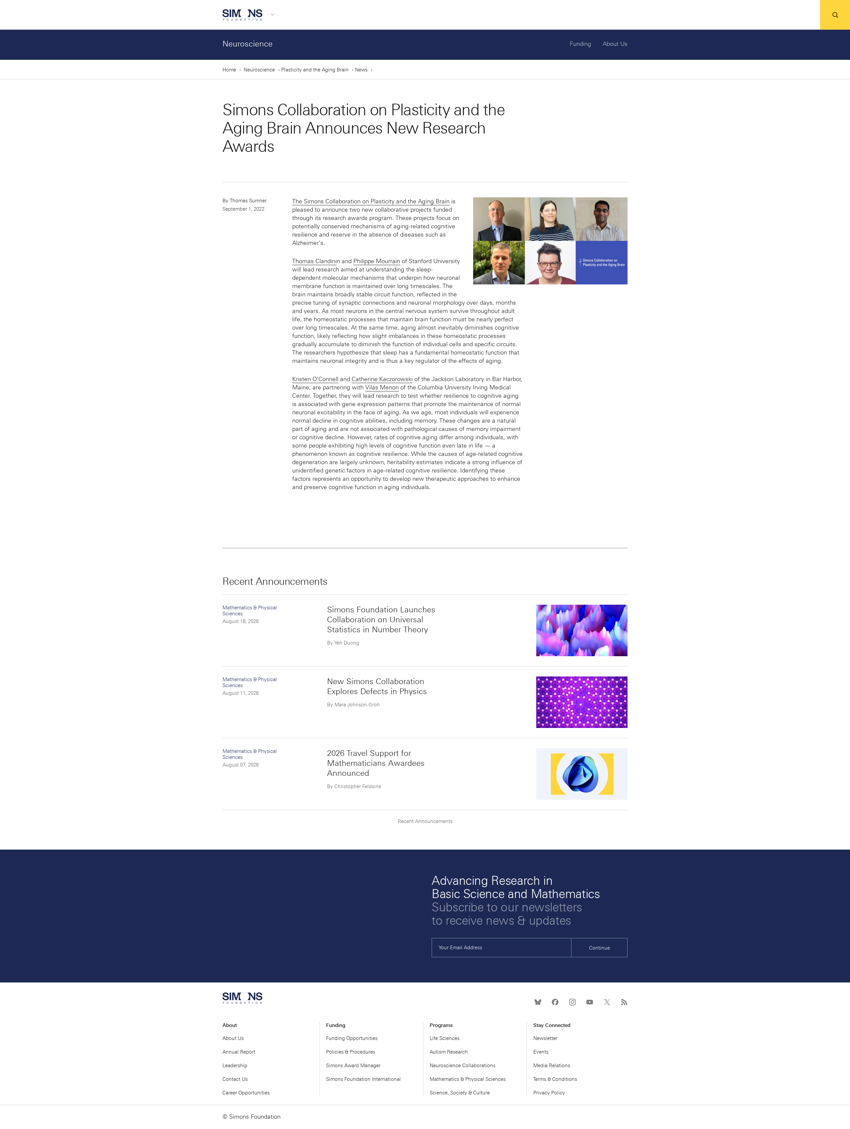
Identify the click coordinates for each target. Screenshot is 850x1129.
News (361, 70)
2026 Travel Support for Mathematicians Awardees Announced (376, 763)
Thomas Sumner (248, 201)
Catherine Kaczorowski (382, 379)
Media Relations (551, 1066)
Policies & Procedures (350, 1052)
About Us (615, 44)
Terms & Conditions (555, 1079)
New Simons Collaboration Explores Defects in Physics (377, 686)
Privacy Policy (549, 1093)
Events (541, 1052)
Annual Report (238, 1052)
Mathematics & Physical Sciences (468, 1079)
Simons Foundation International (363, 1079)
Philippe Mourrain (376, 261)
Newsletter (545, 1038)
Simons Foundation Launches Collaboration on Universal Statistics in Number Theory (381, 619)
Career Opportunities (246, 1093)
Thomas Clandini (314, 261)
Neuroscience (247, 44)
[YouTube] (589, 1002)
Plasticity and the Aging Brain (315, 70)
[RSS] (624, 1002)
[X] (607, 1002)
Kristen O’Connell (315, 379)
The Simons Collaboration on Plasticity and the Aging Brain (371, 201)
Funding (580, 44)
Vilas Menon (382, 387)
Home (229, 70)
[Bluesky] (538, 1002)
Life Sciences (445, 1038)
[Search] (835, 15)
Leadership (234, 1066)
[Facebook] (555, 1002)
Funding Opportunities (352, 1038)
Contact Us (235, 1079)
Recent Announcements (425, 821)
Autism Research (449, 1052)
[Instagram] (572, 1002)
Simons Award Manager (353, 1066)
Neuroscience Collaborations (462, 1066)
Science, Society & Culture (460, 1093)
